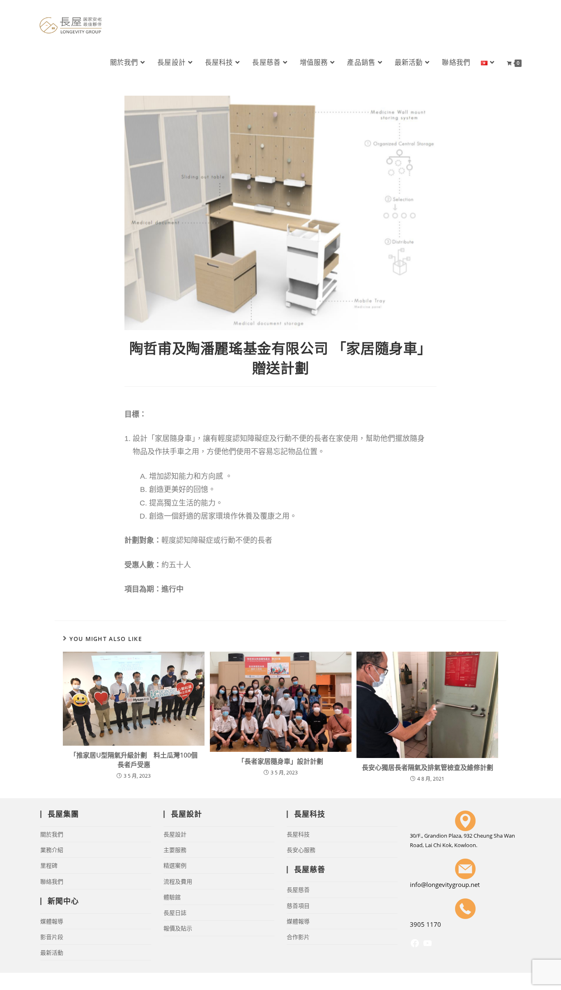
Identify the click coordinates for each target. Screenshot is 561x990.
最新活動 (51, 952)
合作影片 (298, 937)
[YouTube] (427, 946)
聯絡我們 (51, 881)
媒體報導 (51, 921)
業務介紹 (51, 850)
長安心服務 (301, 850)
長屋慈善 (298, 890)
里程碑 (48, 865)
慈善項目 (298, 906)
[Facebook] (415, 946)
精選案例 (174, 865)
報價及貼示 (177, 928)
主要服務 (174, 850)
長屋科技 (298, 834)
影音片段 (51, 937)
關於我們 (51, 834)
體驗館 (172, 897)
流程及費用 (177, 881)
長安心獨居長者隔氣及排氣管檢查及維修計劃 (427, 767)
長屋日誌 (174, 912)
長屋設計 (174, 834)
